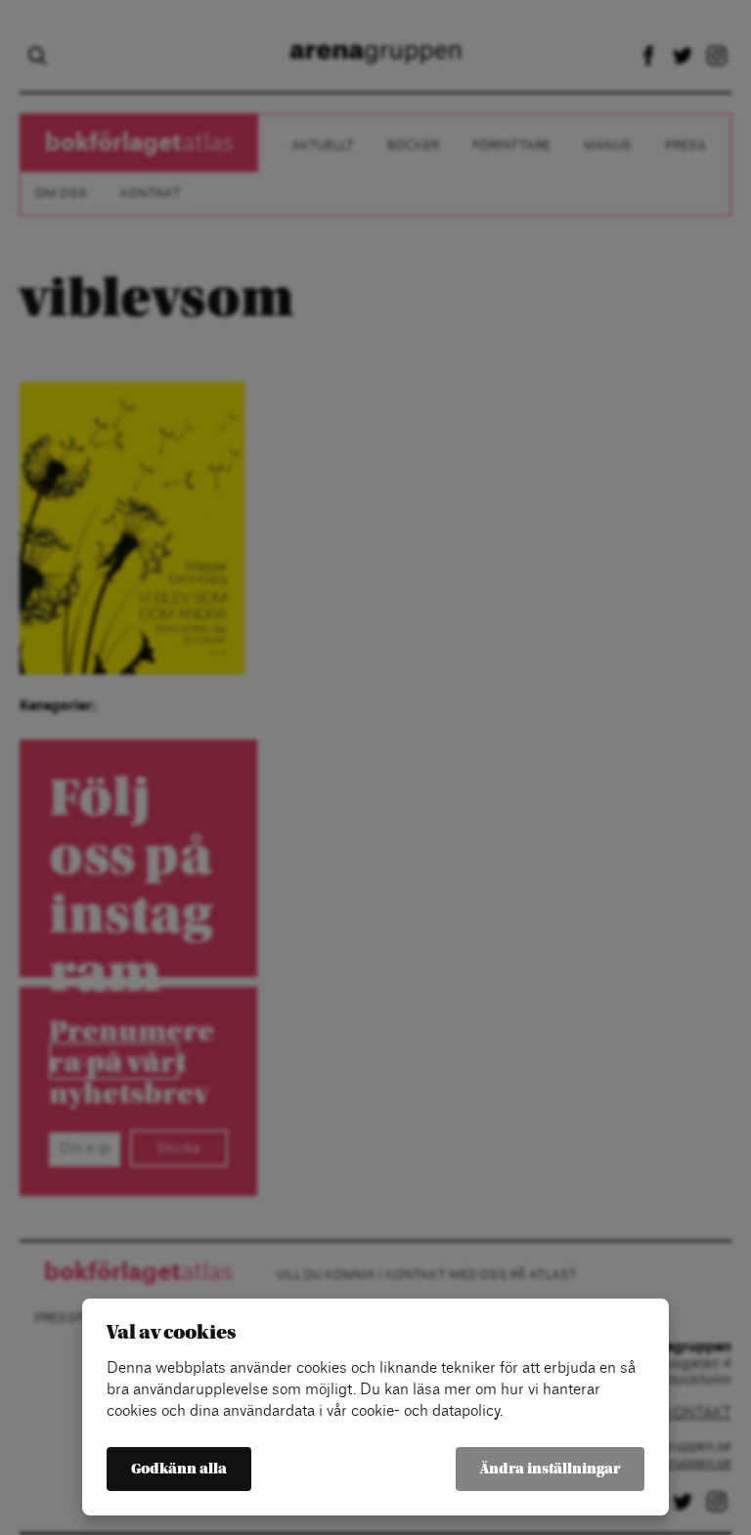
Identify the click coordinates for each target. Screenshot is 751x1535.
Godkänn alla (179, 1469)
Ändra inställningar (550, 1469)
